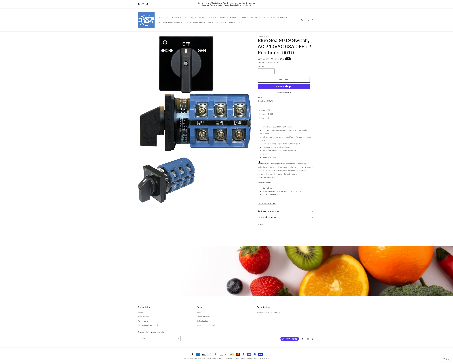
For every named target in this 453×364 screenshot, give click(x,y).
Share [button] (262, 224)
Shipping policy (264, 358)
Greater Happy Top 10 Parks (148, 325)
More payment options (284, 92)
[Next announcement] (261, 4)
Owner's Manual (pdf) (267, 203)
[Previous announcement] (192, 4)
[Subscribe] (177, 338)
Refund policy (143, 321)
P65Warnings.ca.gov (266, 177)
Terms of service (252, 358)
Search (140, 313)
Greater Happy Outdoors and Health (200, 358)
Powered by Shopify (217, 358)
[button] (163, 17)
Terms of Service (144, 317)
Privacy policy (240, 358)
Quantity (261, 67)
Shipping (261, 62)
